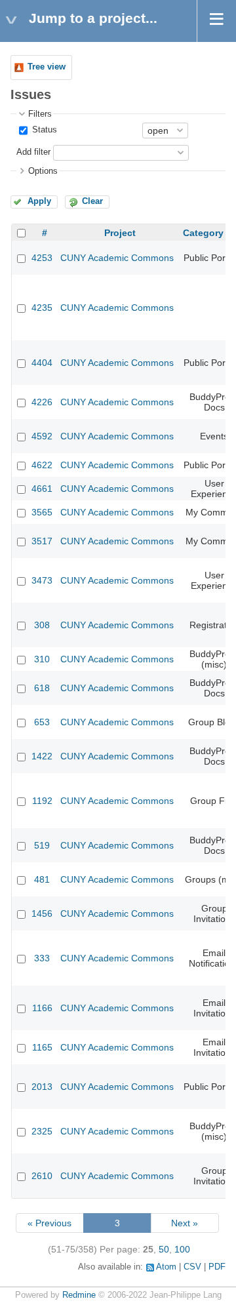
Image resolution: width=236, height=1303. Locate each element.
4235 (41, 307)
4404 (41, 362)
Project (120, 233)
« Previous (49, 1223)
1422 (41, 756)
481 (42, 879)
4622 (41, 465)
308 (42, 625)
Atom (166, 1267)
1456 (41, 913)
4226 (41, 402)
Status (43, 129)
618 (42, 688)
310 (42, 659)
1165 (42, 1047)
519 (42, 845)
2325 (41, 1131)
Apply (39, 201)
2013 (41, 1086)
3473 (41, 580)
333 (42, 958)
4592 (41, 436)
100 (182, 1249)
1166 (42, 1008)
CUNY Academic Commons (117, 257)
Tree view (47, 66)
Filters (40, 114)
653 (42, 722)
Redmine (79, 1295)
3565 (41, 512)
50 (164, 1249)
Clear (92, 201)
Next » (184, 1223)
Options (43, 171)
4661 (41, 488)
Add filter (33, 152)
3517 (41, 541)
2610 (41, 1176)
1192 (42, 800)
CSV (192, 1267)
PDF (217, 1267)
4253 (41, 257)
